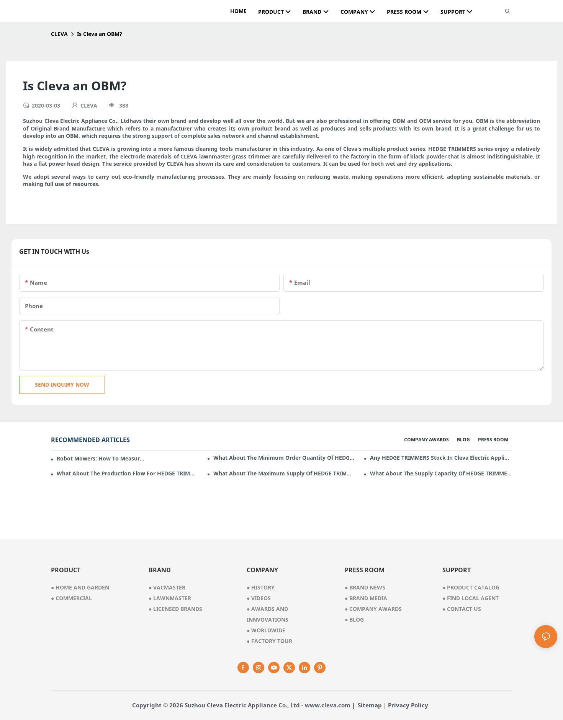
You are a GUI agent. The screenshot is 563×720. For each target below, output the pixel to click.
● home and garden (80, 587)
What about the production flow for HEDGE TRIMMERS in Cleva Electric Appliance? (128, 473)
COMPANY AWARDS (426, 439)
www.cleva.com (327, 705)
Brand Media (366, 598)
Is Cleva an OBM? (99, 34)
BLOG (463, 439)
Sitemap (370, 705)
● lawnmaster (170, 598)
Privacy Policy (408, 705)
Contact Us (461, 608)
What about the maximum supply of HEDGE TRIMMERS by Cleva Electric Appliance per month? (284, 473)
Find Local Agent (470, 598)
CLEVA (59, 34)
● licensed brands (175, 608)
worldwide (266, 630)
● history (261, 587)
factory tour (269, 641)
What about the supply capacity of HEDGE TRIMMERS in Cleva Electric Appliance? (441, 473)
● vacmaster (167, 587)
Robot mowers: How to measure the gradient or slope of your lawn (101, 458)
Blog (354, 619)
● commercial (71, 598)
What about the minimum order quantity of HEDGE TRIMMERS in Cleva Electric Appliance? (284, 457)
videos (259, 598)
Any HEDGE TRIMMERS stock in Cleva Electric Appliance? (441, 457)
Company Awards (373, 608)
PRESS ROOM (493, 439)
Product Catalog (470, 587)
